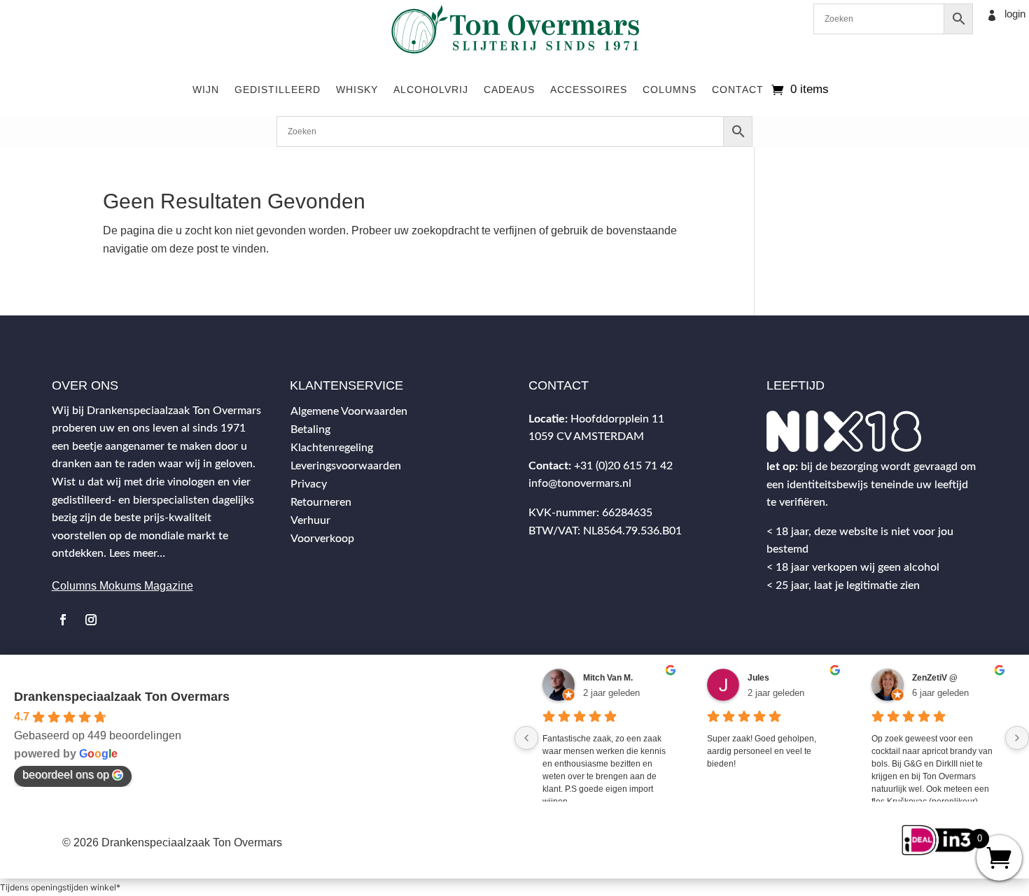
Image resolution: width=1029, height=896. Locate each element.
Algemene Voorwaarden (348, 411)
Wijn (205, 89)
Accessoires (588, 89)
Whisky (357, 89)
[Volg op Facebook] (63, 620)
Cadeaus (509, 89)
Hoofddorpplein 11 (617, 419)
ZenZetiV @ (935, 678)
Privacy (308, 484)
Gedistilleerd (277, 89)
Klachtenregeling (331, 447)
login (1015, 14)
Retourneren (320, 502)
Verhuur (310, 520)
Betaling (310, 429)
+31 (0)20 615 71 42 (623, 465)
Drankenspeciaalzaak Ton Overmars (122, 697)
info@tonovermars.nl (579, 483)
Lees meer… (137, 553)
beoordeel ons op (65, 775)
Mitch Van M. (608, 678)
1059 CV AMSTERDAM (586, 436)
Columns (669, 89)
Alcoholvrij (430, 89)
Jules (758, 678)
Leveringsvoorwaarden (345, 465)
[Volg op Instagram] (91, 620)
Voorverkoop (322, 538)
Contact (738, 89)
